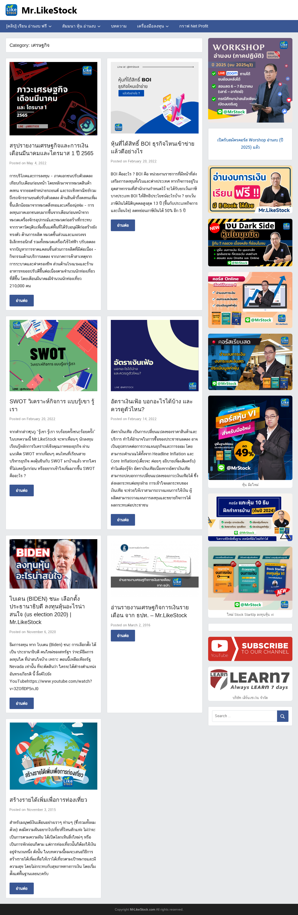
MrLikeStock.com (142, 909)
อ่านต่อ (21, 300)
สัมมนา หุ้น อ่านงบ (79, 26)
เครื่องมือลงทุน (150, 26)
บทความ (119, 26)
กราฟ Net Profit (193, 26)
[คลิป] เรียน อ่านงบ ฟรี (26, 26)
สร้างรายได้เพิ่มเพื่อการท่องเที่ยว (48, 800)
